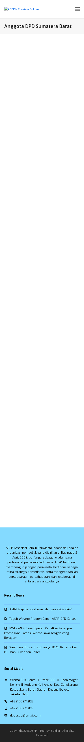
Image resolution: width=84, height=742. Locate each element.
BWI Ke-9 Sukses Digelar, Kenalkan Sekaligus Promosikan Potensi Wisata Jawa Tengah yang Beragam (38, 633)
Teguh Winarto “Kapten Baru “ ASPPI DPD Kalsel (42, 619)
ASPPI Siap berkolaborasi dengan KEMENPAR (40, 609)
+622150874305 (21, 701)
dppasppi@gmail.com (25, 715)
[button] (77, 9)
